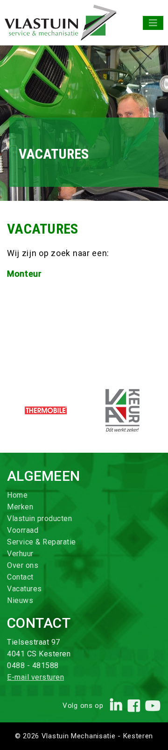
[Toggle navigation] (153, 23)
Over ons (22, 565)
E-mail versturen (35, 677)
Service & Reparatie (41, 541)
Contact (20, 577)
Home (17, 495)
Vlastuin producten (39, 518)
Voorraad (22, 530)
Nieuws (20, 600)
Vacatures (24, 588)
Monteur (25, 274)
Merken (20, 506)
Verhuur (20, 553)
